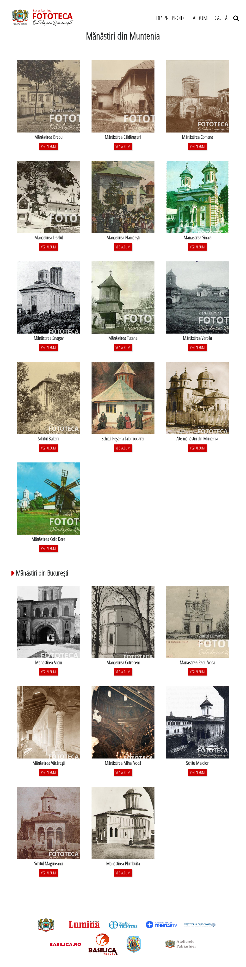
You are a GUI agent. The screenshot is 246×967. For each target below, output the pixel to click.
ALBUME (201, 18)
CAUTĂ (224, 18)
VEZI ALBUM (48, 146)
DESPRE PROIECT (172, 18)
